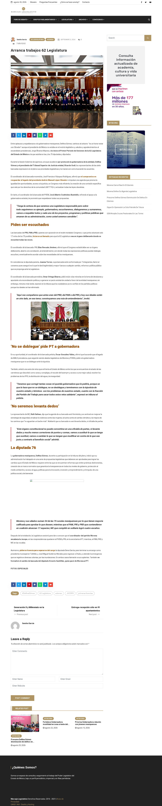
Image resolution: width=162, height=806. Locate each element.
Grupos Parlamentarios (44, 19)
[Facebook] (141, 2)
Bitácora (16, 736)
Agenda (50, 39)
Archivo (82, 19)
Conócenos (98, 19)
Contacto (86, 2)
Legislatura (67, 19)
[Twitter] (146, 2)
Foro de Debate (20, 19)
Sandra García (22, 39)
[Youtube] (150, 2)
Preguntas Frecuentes (48, 2)
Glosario (33, 2)
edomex (58, 593)
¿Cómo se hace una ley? (69, 2)
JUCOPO (70, 593)
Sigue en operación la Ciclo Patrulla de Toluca (125, 207)
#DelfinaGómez (28, 593)
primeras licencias (85, 593)
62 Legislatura (37, 39)
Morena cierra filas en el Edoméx (120, 185)
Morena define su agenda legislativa (122, 191)
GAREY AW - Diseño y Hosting (22, 804)
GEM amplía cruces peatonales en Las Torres (125, 214)
